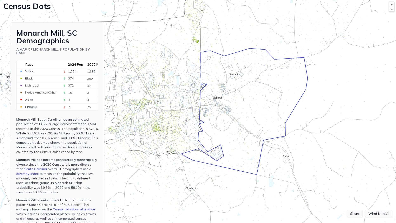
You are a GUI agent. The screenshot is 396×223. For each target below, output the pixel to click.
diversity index (27, 174)
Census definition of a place (74, 209)
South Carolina (35, 169)
